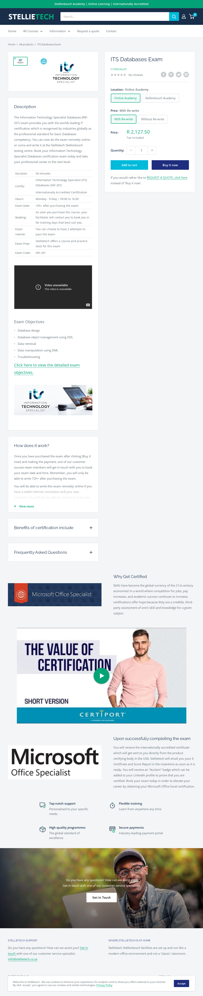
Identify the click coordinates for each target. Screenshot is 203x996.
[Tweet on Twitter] (178, 74)
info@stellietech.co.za (22, 959)
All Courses (30, 31)
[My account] (184, 16)
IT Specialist (119, 69)
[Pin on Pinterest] (171, 74)
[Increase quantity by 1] (152, 150)
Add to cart (129, 165)
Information (58, 31)
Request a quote (88, 31)
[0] (191, 16)
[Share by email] (186, 74)
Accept (181, 983)
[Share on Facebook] (163, 74)
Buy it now (170, 165)
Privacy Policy (104, 985)
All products (26, 44)
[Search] (174, 16)
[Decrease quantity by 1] (131, 150)
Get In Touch (101, 897)
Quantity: (117, 150)
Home (12, 31)
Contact (111, 31)
